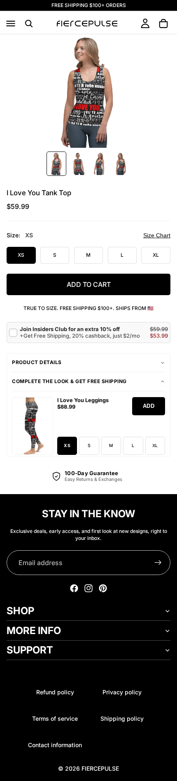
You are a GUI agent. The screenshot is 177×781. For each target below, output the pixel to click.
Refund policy (55, 692)
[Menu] (11, 23)
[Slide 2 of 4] (78, 163)
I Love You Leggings (83, 400)
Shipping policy (122, 718)
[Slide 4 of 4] (121, 163)
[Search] (29, 23)
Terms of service (55, 718)
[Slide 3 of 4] (99, 163)
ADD (149, 406)
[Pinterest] (103, 588)
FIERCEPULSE (100, 768)
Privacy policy (122, 692)
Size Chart (156, 235)
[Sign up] (158, 562)
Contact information (55, 744)
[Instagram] (88, 588)
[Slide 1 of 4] (56, 163)
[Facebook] (74, 588)
